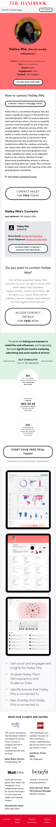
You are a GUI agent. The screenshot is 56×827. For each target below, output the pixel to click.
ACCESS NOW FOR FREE (28, 82)
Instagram (34, 74)
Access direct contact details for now (28, 248)
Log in (20, 10)
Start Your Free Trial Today (28, 451)
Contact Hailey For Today (25, 103)
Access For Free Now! (32, 236)
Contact (6, 819)
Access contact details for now (28, 316)
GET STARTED (45, 9)
